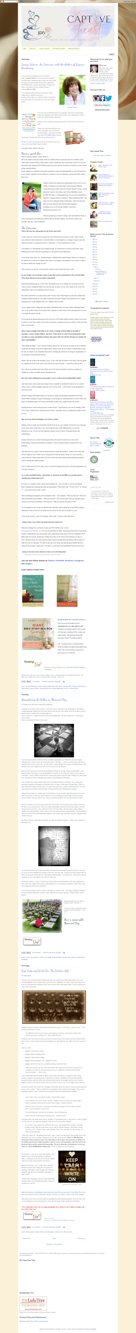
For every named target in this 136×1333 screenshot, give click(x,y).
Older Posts (81, 1238)
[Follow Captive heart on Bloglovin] (102, 106)
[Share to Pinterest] (30, 682)
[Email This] (22, 682)
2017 (93, 262)
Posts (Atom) (58, 1244)
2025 (93, 242)
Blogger (94, 1329)
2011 (93, 291)
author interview (42, 686)
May (95, 278)
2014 (93, 284)
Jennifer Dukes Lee (97, 413)
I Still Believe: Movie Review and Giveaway (104, 212)
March (96, 281)
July (95, 267)
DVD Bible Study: (50, 135)
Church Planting (44, 48)
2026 (93, 239)
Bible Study (51, 686)
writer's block (59, 1232)
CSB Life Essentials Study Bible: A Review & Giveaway (106, 194)
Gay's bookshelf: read (99, 355)
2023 (93, 247)
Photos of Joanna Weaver (71, 688)
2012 (93, 289)
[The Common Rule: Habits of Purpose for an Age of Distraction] (92, 383)
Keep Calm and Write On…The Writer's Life (45, 971)
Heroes (74, 957)
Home (24, 48)
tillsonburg (81, 1329)
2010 (93, 294)
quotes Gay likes (96, 487)
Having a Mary (67, 686)
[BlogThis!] (24, 682)
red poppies (24, 959)
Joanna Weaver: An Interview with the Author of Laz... (101, 273)
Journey (36, 811)
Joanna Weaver (72, 107)
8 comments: (37, 681)
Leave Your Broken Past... (106, 221)
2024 (93, 244)
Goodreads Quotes (109, 502)
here (69, 626)
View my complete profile (97, 83)
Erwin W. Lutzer (96, 375)
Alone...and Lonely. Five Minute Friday (105, 166)
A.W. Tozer (95, 498)
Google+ (28, 563)
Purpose (37, 1232)
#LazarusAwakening (32, 686)
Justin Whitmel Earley (98, 390)
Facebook (60, 560)
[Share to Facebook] (28, 682)
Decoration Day (66, 957)
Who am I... (33, 48)
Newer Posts (26, 1238)
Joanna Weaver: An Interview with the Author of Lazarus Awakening (106, 176)
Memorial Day (80, 957)
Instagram (79, 560)
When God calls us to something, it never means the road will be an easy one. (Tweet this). (49, 1192)
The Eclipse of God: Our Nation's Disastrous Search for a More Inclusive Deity (101, 371)
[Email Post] (63, 681)
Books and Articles (73, 48)
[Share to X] (26, 682)
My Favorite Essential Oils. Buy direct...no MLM (95, 443)
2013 (93, 286)
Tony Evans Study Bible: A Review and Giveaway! (106, 184)
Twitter (51, 560)
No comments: (37, 952)
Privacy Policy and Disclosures (39, 1321)
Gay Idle (103, 65)
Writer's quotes (68, 1232)
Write (41, 1232)
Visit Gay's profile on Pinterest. (102, 155)
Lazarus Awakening (57, 688)
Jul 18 (97, 269)
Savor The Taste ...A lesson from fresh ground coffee (106, 203)
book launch (58, 686)
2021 (93, 252)
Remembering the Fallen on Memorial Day (44, 699)
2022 (93, 249)
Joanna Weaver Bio (45, 688)
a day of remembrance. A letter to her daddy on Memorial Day (43, 957)
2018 (93, 259)
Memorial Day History (70, 789)
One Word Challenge (59, 48)
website (35, 431)
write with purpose (49, 1232)
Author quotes (30, 1232)
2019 (93, 257)
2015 (93, 264)
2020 (93, 254)
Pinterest (69, 560)
